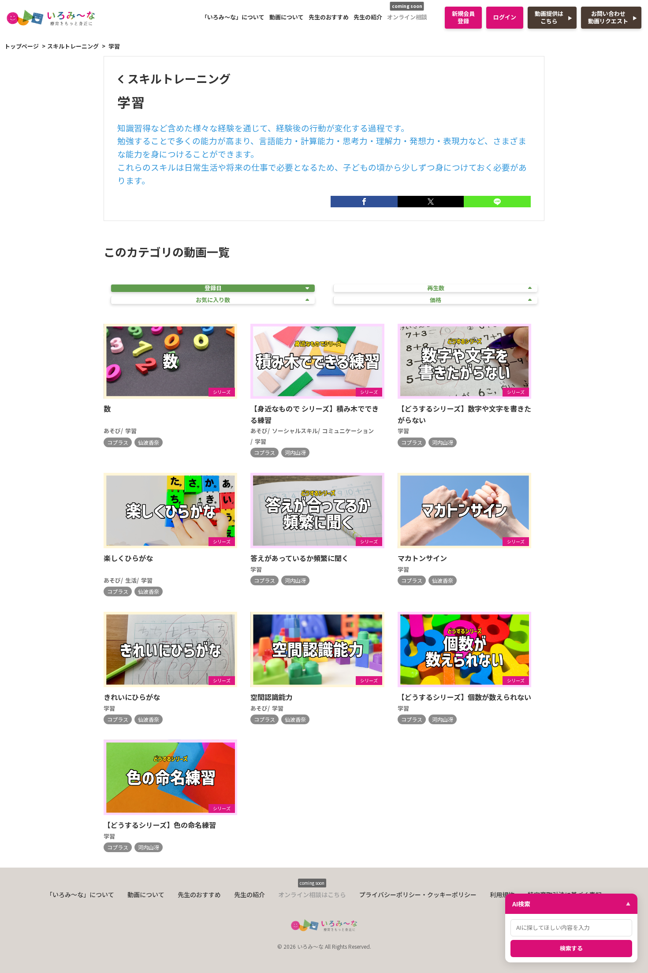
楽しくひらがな (128, 558)
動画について (286, 17)
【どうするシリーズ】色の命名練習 (160, 825)
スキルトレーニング (73, 46)
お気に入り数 (213, 300)
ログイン (504, 17)
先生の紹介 (368, 17)
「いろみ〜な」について (232, 17)
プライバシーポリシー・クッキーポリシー (418, 894)
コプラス (117, 442)
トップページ (21, 46)
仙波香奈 (148, 442)
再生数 (435, 288)
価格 (435, 300)
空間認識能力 (271, 697)
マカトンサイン (422, 558)
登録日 (213, 288)
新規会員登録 (463, 17)
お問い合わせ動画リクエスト (608, 17)
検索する (571, 948)
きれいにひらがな (132, 697)
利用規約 (502, 894)
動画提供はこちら (549, 17)
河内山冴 (295, 452)
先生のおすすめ (329, 17)
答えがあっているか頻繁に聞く (299, 558)
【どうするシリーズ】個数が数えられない (464, 697)
